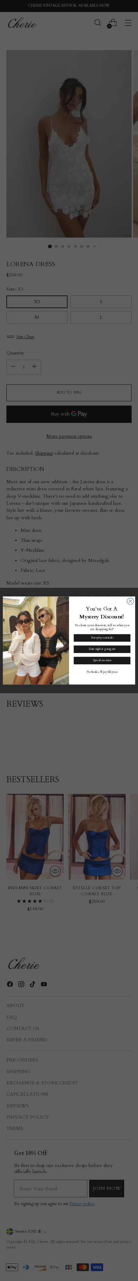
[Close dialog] (130, 601)
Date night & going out (102, 649)
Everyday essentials (102, 638)
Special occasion (102, 660)
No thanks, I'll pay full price (102, 672)
